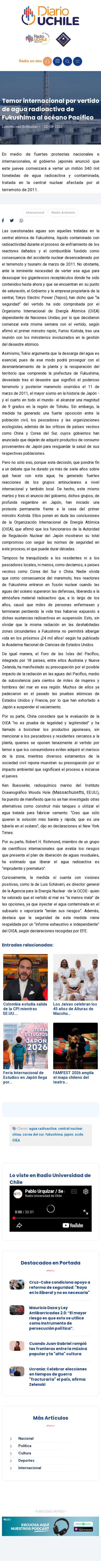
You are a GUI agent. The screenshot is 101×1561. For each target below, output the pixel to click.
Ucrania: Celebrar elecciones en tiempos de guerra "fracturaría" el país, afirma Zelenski (58, 1376)
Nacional (26, 1438)
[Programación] (57, 61)
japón (68, 1134)
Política (24, 1446)
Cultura (24, 1453)
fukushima (54, 1134)
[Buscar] (67, 61)
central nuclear (70, 1129)
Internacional (35, 212)
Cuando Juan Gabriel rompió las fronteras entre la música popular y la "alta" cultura (58, 1348)
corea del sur (33, 1134)
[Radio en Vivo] (47, 61)
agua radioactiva (43, 1129)
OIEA (16, 1140)
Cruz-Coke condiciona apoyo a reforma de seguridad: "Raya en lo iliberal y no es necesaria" (59, 1287)
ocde (79, 1134)
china (16, 1134)
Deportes (26, 1460)
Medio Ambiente (63, 212)
